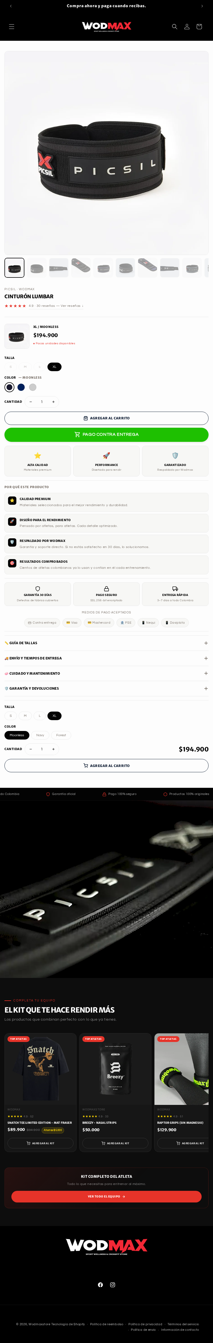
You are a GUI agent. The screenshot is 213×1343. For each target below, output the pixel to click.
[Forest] (33, 387)
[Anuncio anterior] (11, 6)
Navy (40, 735)
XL (54, 367)
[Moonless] (9, 387)
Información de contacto (180, 1329)
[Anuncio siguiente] (202, 6)
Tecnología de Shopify (68, 1324)
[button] (12, 27)
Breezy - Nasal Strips (99, 1123)
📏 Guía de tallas (20, 643)
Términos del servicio (183, 1324)
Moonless (17, 735)
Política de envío (143, 1329)
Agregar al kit (43, 1143)
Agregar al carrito (110, 418)
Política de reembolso (106, 1324)
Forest (61, 735)
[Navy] (21, 387)
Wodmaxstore (39, 1324)
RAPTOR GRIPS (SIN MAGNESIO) (180, 1123)
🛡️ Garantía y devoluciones (31, 688)
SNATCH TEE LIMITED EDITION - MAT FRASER (39, 1123)
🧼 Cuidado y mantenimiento (32, 673)
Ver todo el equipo (104, 1196)
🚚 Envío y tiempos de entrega (33, 658)
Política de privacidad (145, 1324)
